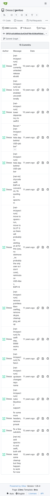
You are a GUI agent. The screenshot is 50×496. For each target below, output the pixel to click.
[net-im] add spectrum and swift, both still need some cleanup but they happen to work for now (17, 454)
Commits (11, 28)
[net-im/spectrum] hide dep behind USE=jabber (17, 163)
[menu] (10, 493)
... (15, 149)
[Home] (5, 3)
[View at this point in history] (47, 66)
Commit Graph (12, 39)
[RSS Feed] (4, 15)
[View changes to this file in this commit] (43, 66)
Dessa (9, 10)
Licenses (33, 493)
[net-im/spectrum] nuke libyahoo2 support (17, 399)
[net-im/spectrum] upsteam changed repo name (17, 376)
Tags (42, 28)
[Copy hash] (38, 66)
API (42, 493)
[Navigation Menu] (46, 3)
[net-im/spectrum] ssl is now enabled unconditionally (17, 90)
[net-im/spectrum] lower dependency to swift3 (17, 112)
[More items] (46, 20)
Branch (27, 28)
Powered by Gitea (18, 486)
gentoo (19, 10)
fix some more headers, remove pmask (17, 418)
